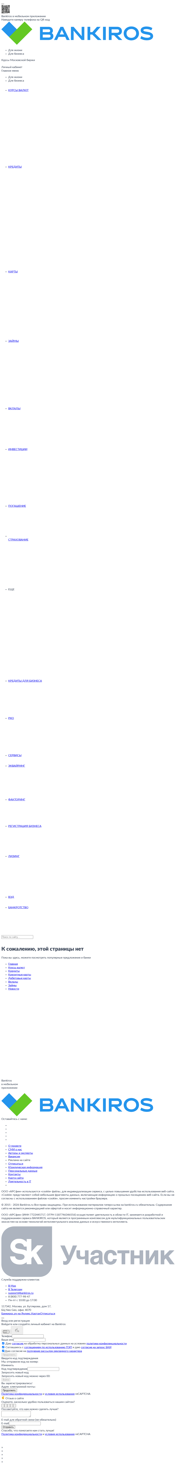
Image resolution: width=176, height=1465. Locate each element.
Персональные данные (22, 1171)
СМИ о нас (15, 1149)
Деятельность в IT (19, 1181)
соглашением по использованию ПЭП (48, 1347)
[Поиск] (2, 64)
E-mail (5, 1423)
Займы (13, 341)
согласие (18, 1343)
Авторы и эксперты (20, 1153)
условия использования (60, 1394)
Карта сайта (16, 1178)
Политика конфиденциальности (21, 1394)
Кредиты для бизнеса (25, 680)
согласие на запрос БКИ (96, 1347)
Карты (13, 271)
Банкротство (18, 907)
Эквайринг (16, 765)
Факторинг (16, 799)
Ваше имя (7, 1339)
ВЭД (11, 897)
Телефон (6, 1336)
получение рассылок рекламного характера (54, 1351)
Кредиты (15, 166)
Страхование (18, 539)
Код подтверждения (14, 1369)
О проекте (14, 1146)
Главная (13, 964)
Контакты (14, 1174)
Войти (6, 1380)
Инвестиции (17, 449)
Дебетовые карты (19, 978)
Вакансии (14, 1156)
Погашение (17, 506)
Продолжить (9, 1354)
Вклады (14, 408)
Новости (13, 988)
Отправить (8, 1427)
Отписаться (15, 1163)
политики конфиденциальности (106, 1343)
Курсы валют (18, 90)
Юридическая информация (25, 1167)
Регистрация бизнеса (24, 826)
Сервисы (14, 755)
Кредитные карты (19, 974)
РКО (11, 718)
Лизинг (14, 856)
